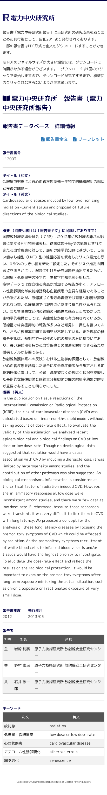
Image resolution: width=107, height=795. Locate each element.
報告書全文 (57, 139)
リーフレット (91, 139)
